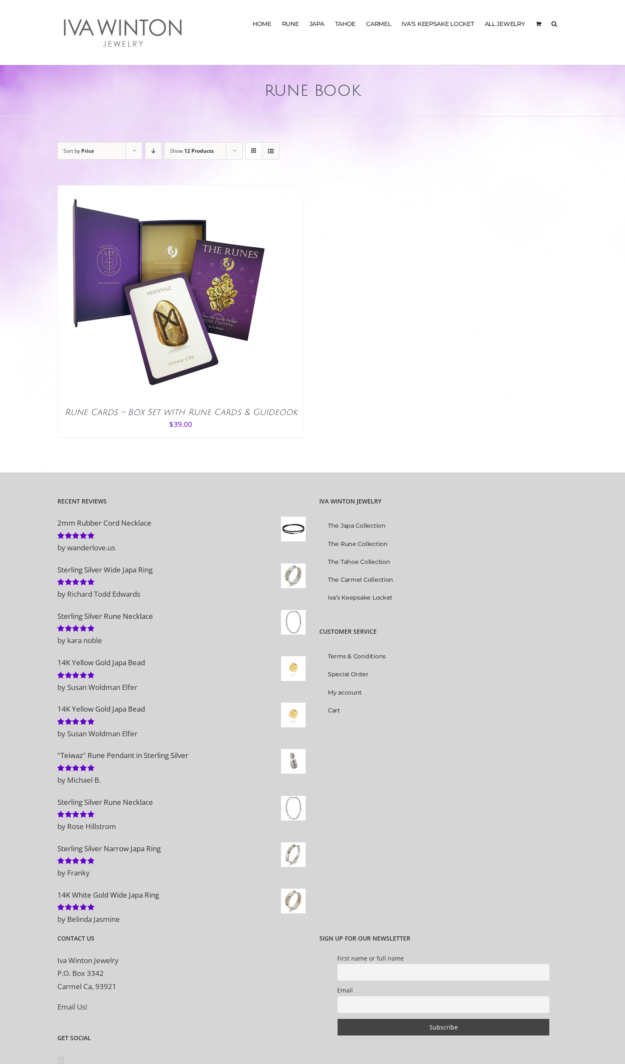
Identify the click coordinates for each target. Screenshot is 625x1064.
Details (190, 294)
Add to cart (146, 294)
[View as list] (270, 151)
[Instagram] (60, 1060)
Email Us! (72, 1007)
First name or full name (370, 958)
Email (345, 990)
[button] (554, 23)
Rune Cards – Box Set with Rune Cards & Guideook (181, 412)
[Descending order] (153, 151)
